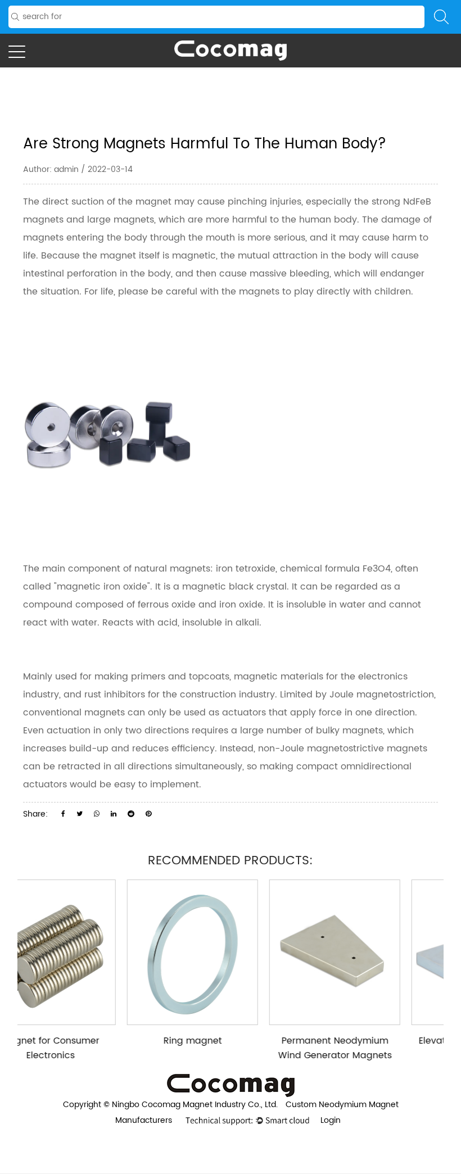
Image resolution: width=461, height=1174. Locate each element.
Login (330, 1120)
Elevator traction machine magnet (401, 1048)
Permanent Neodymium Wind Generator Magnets (259, 1048)
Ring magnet (117, 1041)
